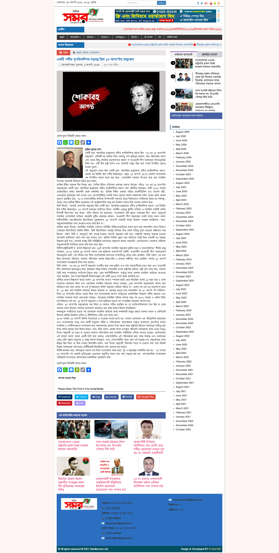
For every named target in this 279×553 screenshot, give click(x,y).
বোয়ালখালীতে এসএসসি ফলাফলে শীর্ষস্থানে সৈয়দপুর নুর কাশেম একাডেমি (207, 109)
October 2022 (183, 327)
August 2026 (182, 131)
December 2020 (184, 421)
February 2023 (184, 310)
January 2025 (183, 212)
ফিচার (134, 37)
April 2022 (181, 353)
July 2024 (181, 238)
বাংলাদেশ (74, 37)
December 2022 (184, 319)
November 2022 (184, 323)
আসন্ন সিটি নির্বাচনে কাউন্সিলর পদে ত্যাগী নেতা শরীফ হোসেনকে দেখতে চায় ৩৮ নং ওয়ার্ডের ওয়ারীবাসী (149, 447)
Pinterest (65, 403)
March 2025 (182, 204)
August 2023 (182, 285)
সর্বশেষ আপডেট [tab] (183, 54)
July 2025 (181, 187)
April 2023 (181, 302)
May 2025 (181, 195)
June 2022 (181, 344)
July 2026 (181, 136)
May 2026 (181, 144)
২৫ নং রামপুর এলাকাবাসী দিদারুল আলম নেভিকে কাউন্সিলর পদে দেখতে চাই (148, 482)
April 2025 (181, 200)
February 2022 (184, 361)
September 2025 (185, 178)
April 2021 (181, 403)
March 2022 (182, 357)
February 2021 (184, 412)
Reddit (128, 396)
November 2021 (184, 374)
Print (81, 403)
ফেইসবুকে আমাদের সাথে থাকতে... (188, 115)
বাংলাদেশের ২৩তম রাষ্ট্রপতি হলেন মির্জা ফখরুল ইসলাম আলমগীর (147, 44)
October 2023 (183, 276)
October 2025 (183, 174)
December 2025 (184, 166)
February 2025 (184, 208)
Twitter (82, 396)
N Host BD (215, 549)
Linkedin (112, 396)
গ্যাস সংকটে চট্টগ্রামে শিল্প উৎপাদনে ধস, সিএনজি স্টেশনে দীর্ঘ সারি (110, 445)
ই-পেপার (148, 37)
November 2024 (184, 221)
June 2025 (181, 191)
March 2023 (182, 306)
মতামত (104, 37)
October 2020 (183, 429)
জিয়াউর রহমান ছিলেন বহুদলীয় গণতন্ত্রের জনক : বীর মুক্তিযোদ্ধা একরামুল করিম (72, 484)
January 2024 (183, 263)
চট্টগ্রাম (90, 37)
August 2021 (182, 387)
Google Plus (147, 396)
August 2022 (182, 336)
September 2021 (185, 382)
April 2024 (181, 250)
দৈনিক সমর (172, 37)
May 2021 (181, 399)
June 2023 (181, 293)
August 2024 (182, 233)
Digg (97, 396)
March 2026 (182, 153)
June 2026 (181, 140)
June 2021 (181, 395)
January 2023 (183, 314)
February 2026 (184, 157)
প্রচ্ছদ (62, 37)
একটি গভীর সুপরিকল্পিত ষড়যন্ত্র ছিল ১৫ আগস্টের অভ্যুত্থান (95, 59)
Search (161, 3)
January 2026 (183, 161)
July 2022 (181, 340)
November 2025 (184, 170)
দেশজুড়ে (120, 37)
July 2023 (181, 289)
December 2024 (184, 216)
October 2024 (183, 225)
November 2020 (184, 425)
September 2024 (185, 229)
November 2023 (184, 272)
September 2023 (185, 280)
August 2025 (182, 183)
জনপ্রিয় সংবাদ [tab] (209, 54)
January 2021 (183, 416)
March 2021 (182, 408)
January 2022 (183, 365)
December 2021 (184, 370)
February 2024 (184, 259)
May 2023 (181, 297)
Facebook (65, 396)
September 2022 (185, 331)
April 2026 (181, 149)
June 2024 (181, 242)
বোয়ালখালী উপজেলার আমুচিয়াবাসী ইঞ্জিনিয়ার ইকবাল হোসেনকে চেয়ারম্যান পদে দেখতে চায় (111, 484)
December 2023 (184, 267)
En (159, 37)
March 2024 (182, 255)
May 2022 (181, 348)
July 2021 (181, 391)
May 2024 (181, 246)
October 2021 (183, 378)
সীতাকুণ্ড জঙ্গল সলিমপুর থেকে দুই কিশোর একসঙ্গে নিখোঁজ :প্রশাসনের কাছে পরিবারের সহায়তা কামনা (208, 78)
